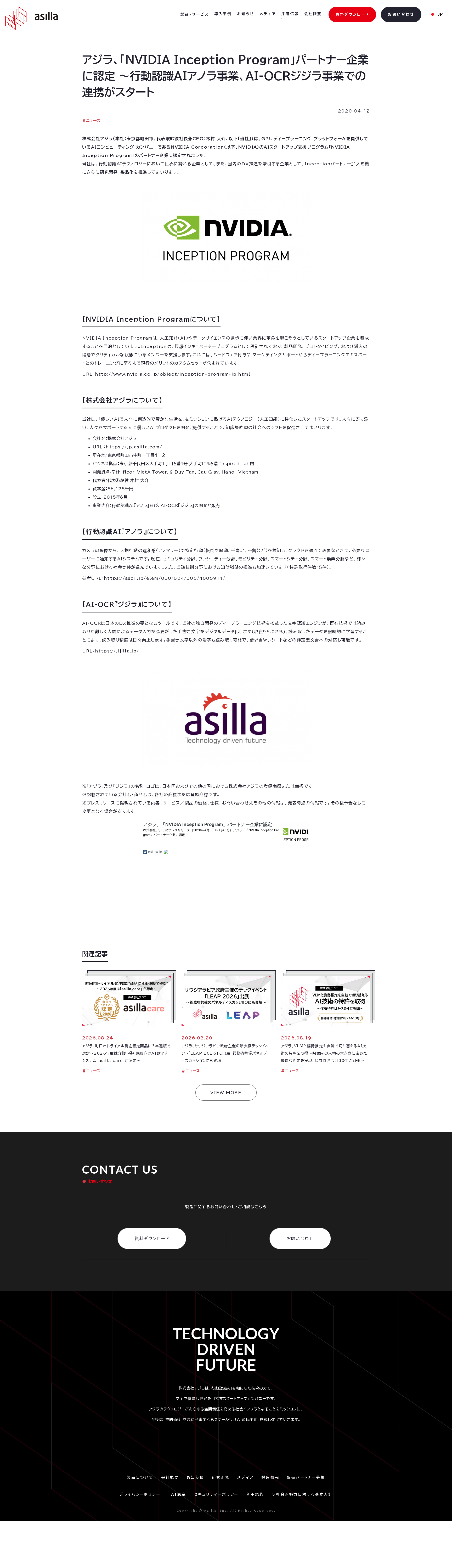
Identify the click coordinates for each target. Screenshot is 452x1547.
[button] (194, 15)
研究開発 (220, 1477)
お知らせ (245, 14)
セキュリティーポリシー (216, 1494)
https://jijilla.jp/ (117, 651)
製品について (140, 1477)
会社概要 (313, 14)
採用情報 (290, 14)
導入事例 (223, 14)
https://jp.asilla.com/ (134, 447)
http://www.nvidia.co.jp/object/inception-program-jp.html (172, 374)
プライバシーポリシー (141, 1494)
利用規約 (255, 1494)
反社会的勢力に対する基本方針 (302, 1494)
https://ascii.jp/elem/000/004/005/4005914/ (164, 578)
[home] (31, 19)
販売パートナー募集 (306, 1477)
